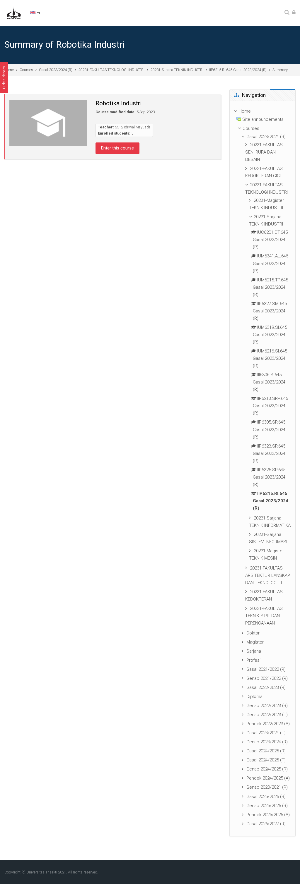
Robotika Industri (119, 103)
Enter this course (117, 148)
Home (9, 70)
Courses (26, 70)
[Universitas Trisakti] (13, 12)
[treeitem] (262, 468)
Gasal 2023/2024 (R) (55, 70)
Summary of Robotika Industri (64, 44)
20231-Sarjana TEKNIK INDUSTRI (176, 70)
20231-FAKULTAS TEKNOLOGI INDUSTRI (111, 70)
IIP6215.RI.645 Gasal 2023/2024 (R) (238, 70)
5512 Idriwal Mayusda (133, 127)
